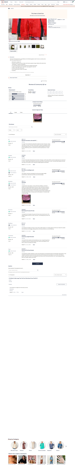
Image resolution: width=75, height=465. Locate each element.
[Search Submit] (58, 2)
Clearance (23, 4)
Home (49, 4)
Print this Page (44, 80)
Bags (45, 4)
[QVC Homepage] (8, 8)
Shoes (42, 4)
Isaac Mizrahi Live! (51, 24)
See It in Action (13, 51)
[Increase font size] (45, 54)
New (7, 4)
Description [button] (12, 57)
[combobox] (41, 2)
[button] (64, 2)
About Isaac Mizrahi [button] (13, 77)
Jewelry (39, 4)
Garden (27, 4)
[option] (37, 6)
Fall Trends (10, 4)
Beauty (35, 4)
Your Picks (3, 4)
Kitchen (57, 4)
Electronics (53, 4)
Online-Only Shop (17, 4)
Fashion (31, 4)
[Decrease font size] (46, 54)
